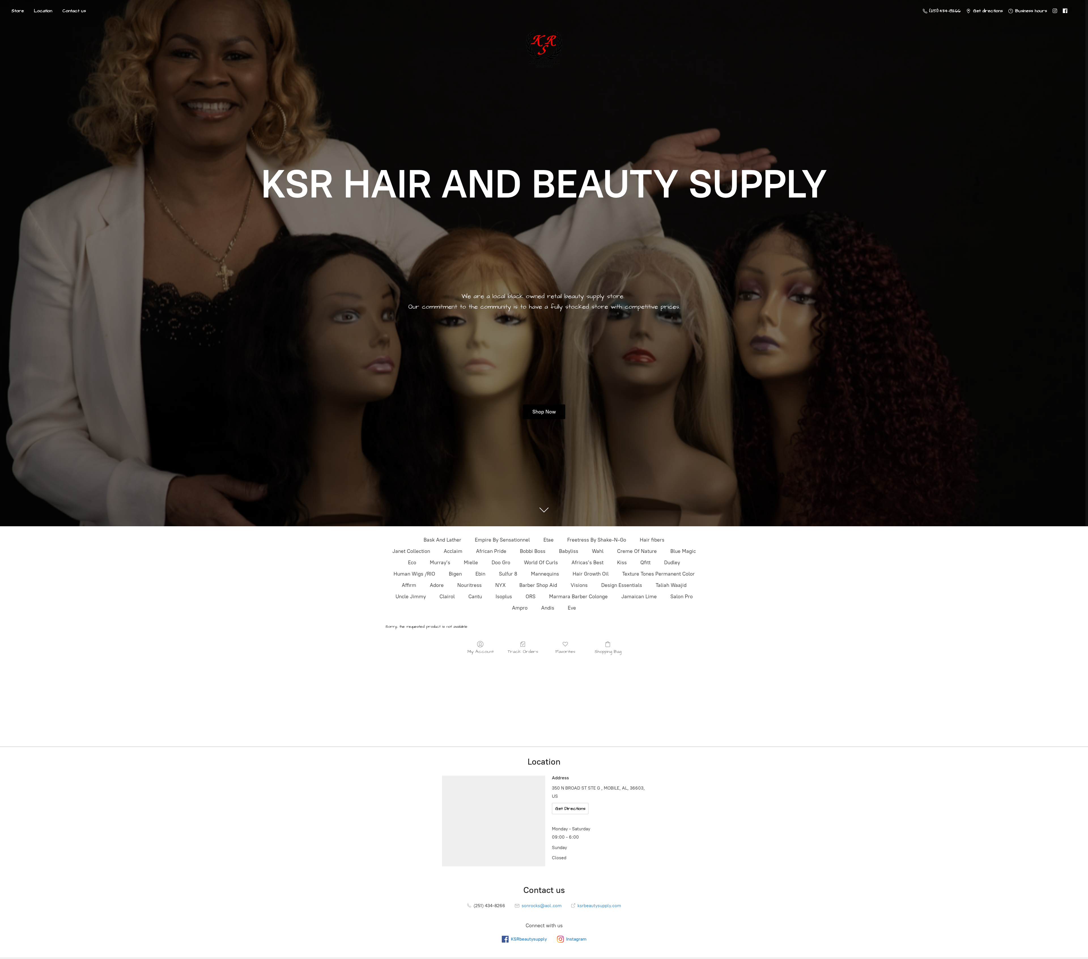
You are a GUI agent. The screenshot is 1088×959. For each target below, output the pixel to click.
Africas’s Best (587, 562)
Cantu (475, 596)
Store (17, 11)
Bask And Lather (442, 540)
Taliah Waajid (671, 585)
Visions (579, 585)
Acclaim (453, 551)
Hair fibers (652, 540)
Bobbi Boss (532, 551)
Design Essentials (621, 585)
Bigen (455, 574)
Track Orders (523, 651)
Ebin (480, 574)
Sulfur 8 (508, 574)
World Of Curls (541, 562)
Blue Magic (683, 551)
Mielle (471, 562)
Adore (437, 585)
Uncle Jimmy (411, 596)
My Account (480, 651)
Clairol (447, 596)
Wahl (598, 551)
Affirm (409, 585)
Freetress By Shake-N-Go (596, 540)
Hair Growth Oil (591, 574)
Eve (572, 608)
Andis (547, 608)
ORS (531, 596)
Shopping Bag (607, 651)
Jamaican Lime (639, 596)
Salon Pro (681, 596)
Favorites (565, 651)
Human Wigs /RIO (414, 574)
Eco (412, 562)
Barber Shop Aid (538, 585)
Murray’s (440, 562)
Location (43, 11)
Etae (548, 540)
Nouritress (469, 585)
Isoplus (504, 596)
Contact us (74, 11)
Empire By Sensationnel (502, 540)
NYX (500, 585)
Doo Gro (501, 562)
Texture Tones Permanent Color (658, 574)
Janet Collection (411, 551)
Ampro (520, 608)
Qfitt (645, 562)
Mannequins (545, 574)
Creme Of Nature (637, 551)
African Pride (491, 551)
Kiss (622, 562)
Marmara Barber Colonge (578, 596)
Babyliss (568, 551)
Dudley (672, 562)
